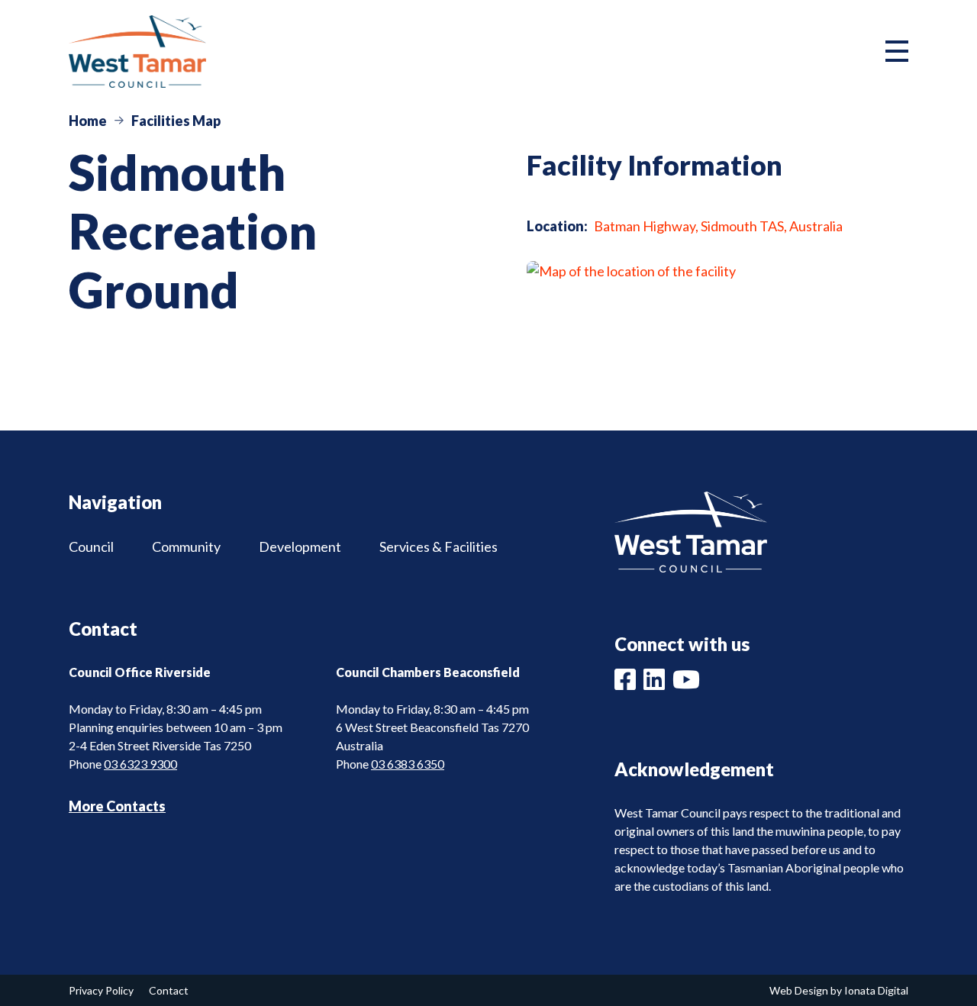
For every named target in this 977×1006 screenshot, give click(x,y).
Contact (169, 990)
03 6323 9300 (140, 763)
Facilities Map (176, 120)
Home (88, 120)
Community (186, 546)
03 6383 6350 (407, 763)
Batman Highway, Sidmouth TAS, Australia (718, 226)
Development (300, 546)
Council (91, 546)
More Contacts (117, 806)
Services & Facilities (438, 546)
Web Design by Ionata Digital (838, 990)
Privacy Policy (101, 990)
